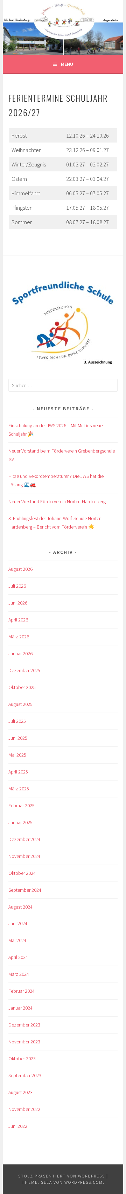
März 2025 (18, 788)
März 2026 (18, 636)
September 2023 (24, 1075)
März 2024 (18, 974)
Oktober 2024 (22, 873)
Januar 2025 (20, 822)
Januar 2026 (20, 653)
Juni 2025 (17, 738)
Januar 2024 (20, 1008)
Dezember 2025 (24, 670)
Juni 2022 (17, 1126)
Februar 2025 (21, 805)
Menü (67, 64)
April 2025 (18, 772)
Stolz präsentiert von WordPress (61, 1176)
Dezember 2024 (24, 839)
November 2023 (24, 1041)
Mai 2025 (17, 755)
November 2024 (24, 856)
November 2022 (24, 1109)
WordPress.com (83, 1182)
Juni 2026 (17, 603)
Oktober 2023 (22, 1058)
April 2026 (18, 620)
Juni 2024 (17, 923)
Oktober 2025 (22, 687)
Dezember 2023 (24, 1025)
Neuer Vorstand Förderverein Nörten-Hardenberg (57, 501)
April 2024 (18, 957)
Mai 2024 (17, 940)
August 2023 (20, 1092)
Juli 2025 (17, 721)
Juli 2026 (17, 586)
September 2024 (24, 890)
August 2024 (20, 907)
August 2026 (20, 569)
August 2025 (20, 704)
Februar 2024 (21, 991)
